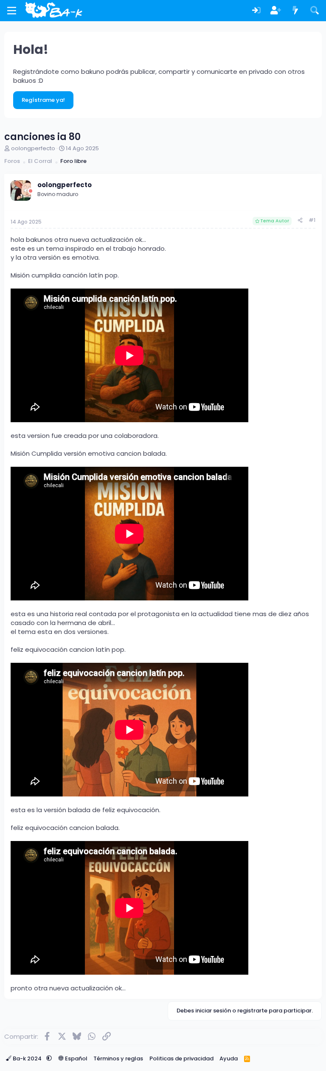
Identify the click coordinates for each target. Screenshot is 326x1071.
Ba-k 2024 (27, 1058)
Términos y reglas (118, 1058)
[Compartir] (300, 220)
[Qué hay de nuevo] (295, 11)
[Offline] (31, 191)
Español (75, 1058)
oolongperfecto (33, 148)
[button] (49, 1058)
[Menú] (12, 10)
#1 (312, 220)
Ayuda (228, 1058)
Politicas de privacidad (181, 1058)
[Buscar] (314, 11)
